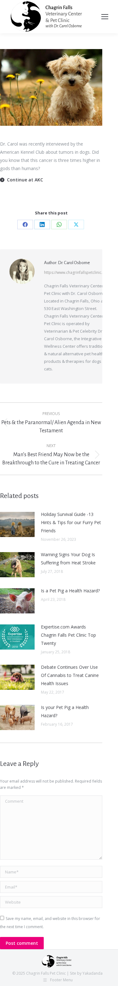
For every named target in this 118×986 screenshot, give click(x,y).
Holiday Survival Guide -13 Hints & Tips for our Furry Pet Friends (71, 522)
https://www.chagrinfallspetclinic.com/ (77, 272)
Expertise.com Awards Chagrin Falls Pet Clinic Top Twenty (68, 635)
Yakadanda (92, 973)
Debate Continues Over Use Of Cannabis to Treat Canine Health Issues (70, 675)
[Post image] (17, 524)
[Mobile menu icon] (105, 16)
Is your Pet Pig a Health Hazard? (65, 711)
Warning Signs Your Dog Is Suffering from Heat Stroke (68, 558)
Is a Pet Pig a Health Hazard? (70, 591)
